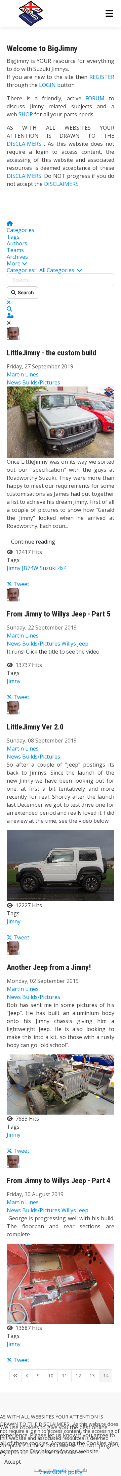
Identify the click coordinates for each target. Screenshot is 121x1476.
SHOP (25, 114)
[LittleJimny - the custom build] (60, 421)
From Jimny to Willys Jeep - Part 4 (58, 1180)
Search (25, 292)
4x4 (62, 568)
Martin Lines (23, 374)
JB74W (30, 568)
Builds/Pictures (41, 382)
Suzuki (48, 568)
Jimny (14, 568)
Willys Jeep (75, 643)
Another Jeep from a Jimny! (49, 967)
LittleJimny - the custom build (51, 352)
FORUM (95, 98)
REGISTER (101, 77)
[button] (60, 263)
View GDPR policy (60, 1472)
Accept (12, 1461)
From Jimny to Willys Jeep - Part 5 (58, 613)
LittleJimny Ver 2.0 (35, 726)
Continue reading (33, 541)
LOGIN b (50, 85)
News (14, 382)
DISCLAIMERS (25, 143)
